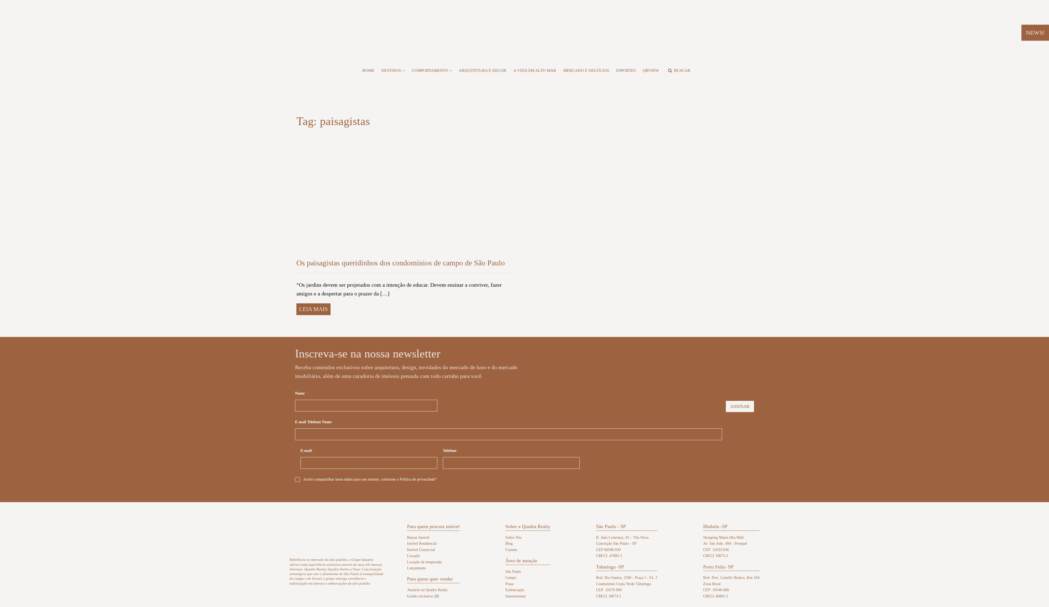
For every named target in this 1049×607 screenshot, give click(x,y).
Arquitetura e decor (482, 70)
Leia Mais (313, 309)
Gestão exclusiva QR (423, 596)
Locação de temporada (424, 562)
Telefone (449, 451)
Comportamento (430, 70)
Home (368, 70)
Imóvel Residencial (422, 543)
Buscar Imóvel (418, 537)
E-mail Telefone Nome (313, 422)
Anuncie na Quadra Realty (427, 590)
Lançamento (416, 568)
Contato (511, 550)
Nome (301, 393)
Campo (510, 578)
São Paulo (513, 572)
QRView (651, 70)
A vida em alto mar (534, 70)
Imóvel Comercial (421, 550)
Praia (509, 584)
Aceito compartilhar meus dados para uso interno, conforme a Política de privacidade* (370, 479)
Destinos (391, 70)
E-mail (307, 451)
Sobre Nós (513, 537)
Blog (509, 543)
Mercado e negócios (586, 70)
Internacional (515, 596)
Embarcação (514, 590)
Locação (413, 556)
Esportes (626, 70)
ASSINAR (740, 406)
